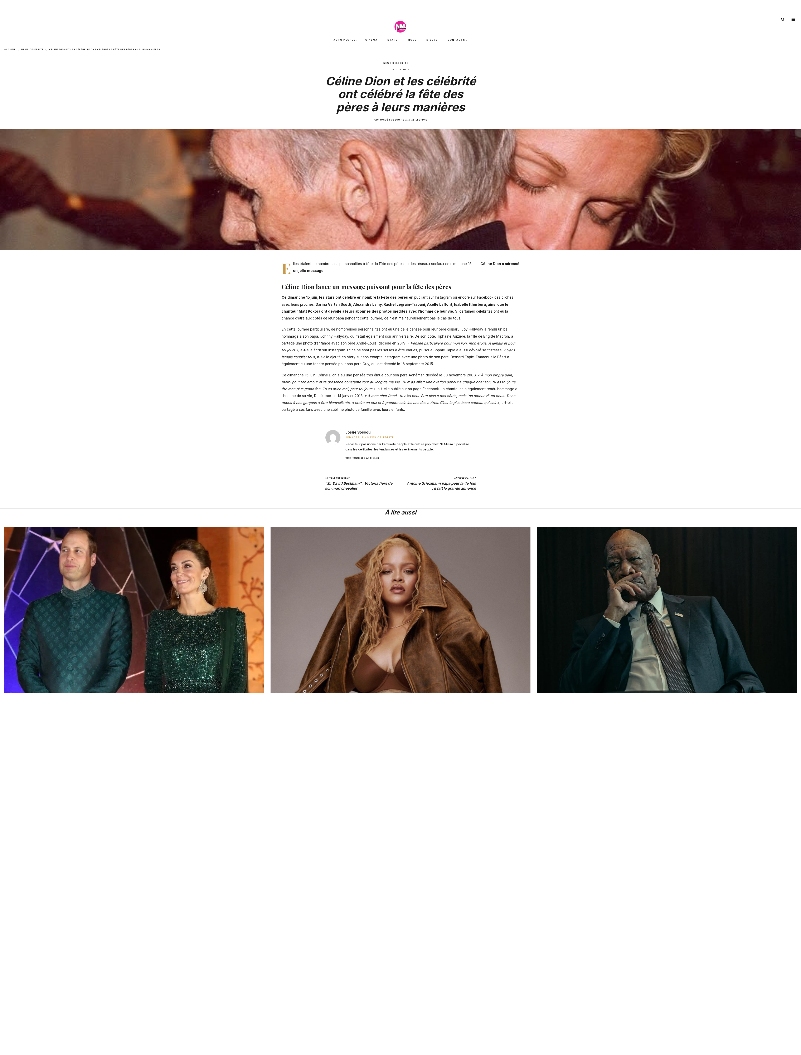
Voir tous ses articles (362, 457)
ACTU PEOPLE (344, 39)
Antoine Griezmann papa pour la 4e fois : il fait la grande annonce (441, 483)
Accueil (10, 49)
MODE (412, 39)
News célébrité (32, 49)
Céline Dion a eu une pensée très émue (350, 375)
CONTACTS (456, 39)
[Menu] (793, 19)
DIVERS (432, 39)
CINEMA (371, 39)
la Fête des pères (392, 297)
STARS (392, 39)
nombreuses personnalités (358, 329)
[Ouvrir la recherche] (782, 19)
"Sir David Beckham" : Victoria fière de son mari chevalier (358, 483)
